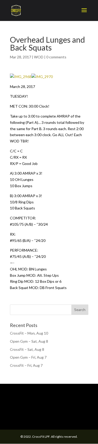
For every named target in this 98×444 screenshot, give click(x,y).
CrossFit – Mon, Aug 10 (29, 333)
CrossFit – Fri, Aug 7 (26, 365)
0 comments (56, 57)
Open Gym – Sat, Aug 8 (29, 341)
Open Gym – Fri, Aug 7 (28, 357)
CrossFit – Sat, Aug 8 (27, 349)
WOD (38, 57)
